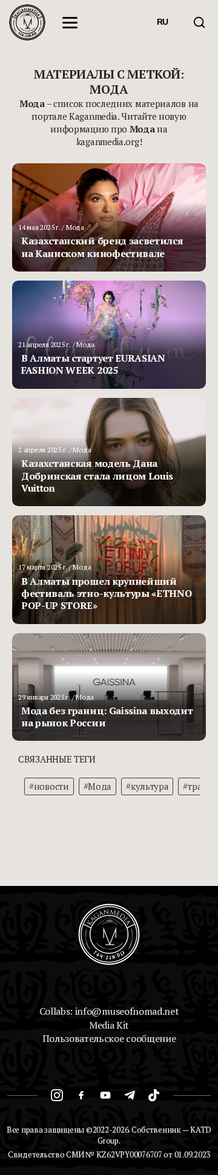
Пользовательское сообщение (109, 1038)
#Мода (98, 786)
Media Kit (109, 1025)
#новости (49, 786)
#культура (147, 786)
